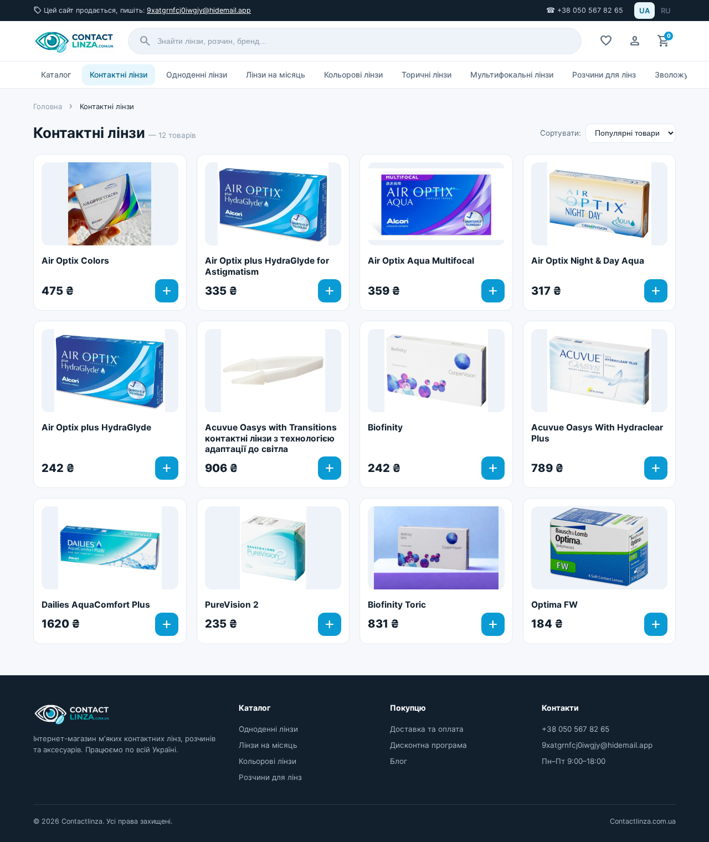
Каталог (56, 74)
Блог (398, 761)
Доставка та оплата (427, 729)
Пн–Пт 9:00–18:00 (573, 761)
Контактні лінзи (118, 74)
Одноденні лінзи (196, 74)
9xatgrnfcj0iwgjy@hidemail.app (199, 10)
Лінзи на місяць (275, 74)
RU (666, 10)
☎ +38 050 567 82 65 (584, 10)
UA (644, 10)
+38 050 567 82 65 (575, 729)
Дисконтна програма (428, 745)
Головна (47, 106)
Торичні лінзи (426, 74)
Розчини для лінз (604, 74)
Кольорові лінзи (353, 74)
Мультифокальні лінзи (511, 74)
